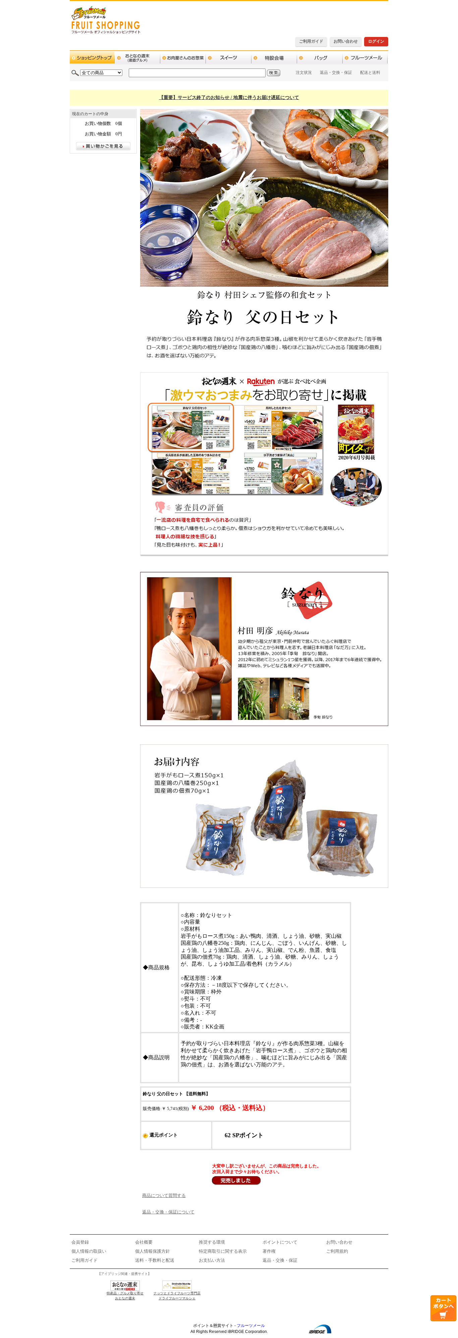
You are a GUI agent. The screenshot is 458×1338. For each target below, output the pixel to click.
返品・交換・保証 (336, 72)
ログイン (376, 41)
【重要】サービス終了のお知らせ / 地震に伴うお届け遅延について (229, 97)
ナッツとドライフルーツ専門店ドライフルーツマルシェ (177, 1295)
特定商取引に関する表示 (223, 1251)
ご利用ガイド (311, 41)
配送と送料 (370, 72)
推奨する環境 (212, 1242)
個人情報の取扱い (88, 1251)
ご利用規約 (337, 1251)
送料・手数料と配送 (154, 1260)
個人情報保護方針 (152, 1251)
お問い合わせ (346, 41)
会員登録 (80, 1242)
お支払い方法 (212, 1260)
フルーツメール (251, 1325)
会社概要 (144, 1242)
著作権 (269, 1251)
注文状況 (304, 72)
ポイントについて (280, 1242)
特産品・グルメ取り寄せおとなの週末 (125, 1295)
